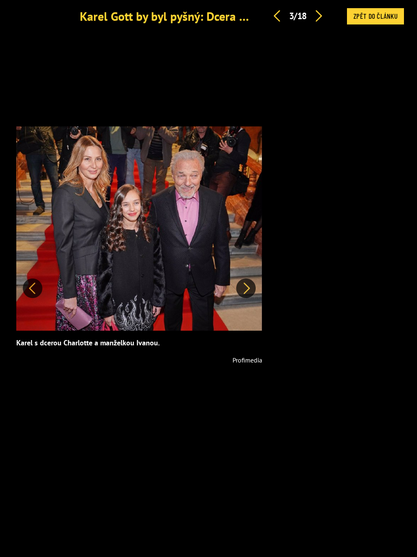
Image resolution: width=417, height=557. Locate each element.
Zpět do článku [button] (375, 15)
